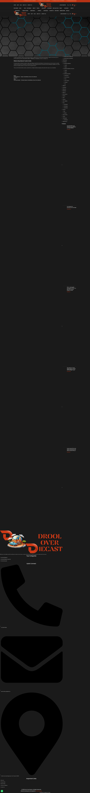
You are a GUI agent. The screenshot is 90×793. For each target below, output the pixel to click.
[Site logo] (45, 4)
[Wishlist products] (70, 5)
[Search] (68, 5)
